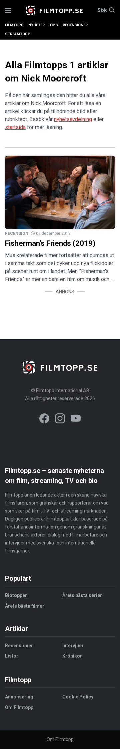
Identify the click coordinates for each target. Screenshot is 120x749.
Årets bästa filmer (24, 606)
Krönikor (72, 656)
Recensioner (75, 25)
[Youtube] (76, 419)
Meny (8, 10)
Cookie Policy (77, 696)
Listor (11, 656)
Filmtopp (14, 25)
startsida (15, 127)
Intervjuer (73, 645)
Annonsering (19, 696)
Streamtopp (17, 34)
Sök (102, 10)
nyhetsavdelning (73, 119)
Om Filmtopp (19, 707)
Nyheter (36, 25)
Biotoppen (16, 595)
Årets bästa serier (82, 595)
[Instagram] (60, 419)
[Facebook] (44, 419)
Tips (53, 25)
